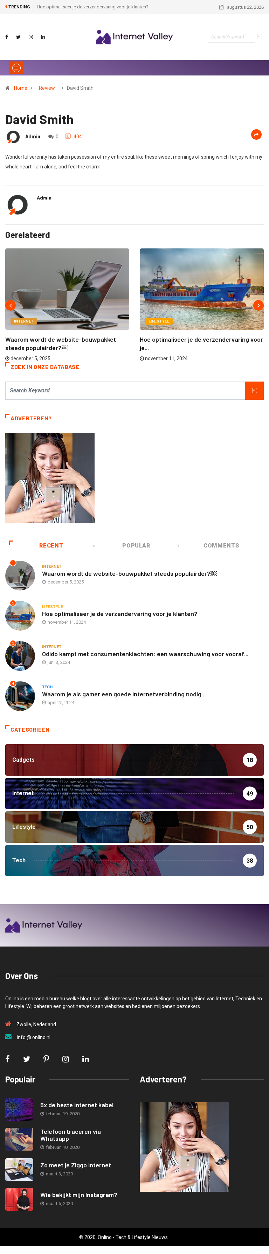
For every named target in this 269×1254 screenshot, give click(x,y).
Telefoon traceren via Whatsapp (70, 1135)
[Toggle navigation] (16, 67)
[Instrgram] (31, 37)
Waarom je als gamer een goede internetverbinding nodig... (124, 694)
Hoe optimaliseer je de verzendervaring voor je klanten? (93, 6)
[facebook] (6, 37)
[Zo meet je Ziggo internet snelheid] (19, 1169)
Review (47, 88)
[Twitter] (18, 37)
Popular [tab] (136, 545)
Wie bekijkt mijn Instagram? (78, 1194)
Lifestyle (159, 321)
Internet (24, 321)
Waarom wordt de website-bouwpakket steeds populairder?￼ (129, 573)
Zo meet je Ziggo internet (75, 1165)
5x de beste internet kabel (76, 1105)
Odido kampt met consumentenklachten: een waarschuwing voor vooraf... (145, 654)
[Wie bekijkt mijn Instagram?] (19, 1199)
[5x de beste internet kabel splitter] (19, 1109)
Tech (47, 687)
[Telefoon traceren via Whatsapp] (19, 1139)
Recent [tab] (51, 545)
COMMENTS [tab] (221, 545)
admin (32, 136)
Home (20, 88)
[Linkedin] (43, 37)
